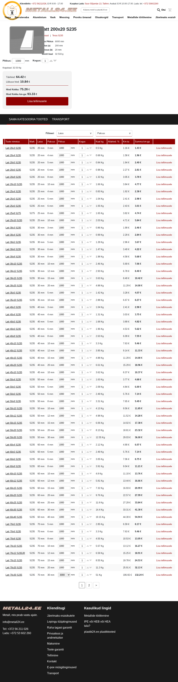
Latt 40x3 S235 (13, 307)
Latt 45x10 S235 (14, 372)
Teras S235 (57, 35)
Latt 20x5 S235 (13, 162)
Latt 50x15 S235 (14, 423)
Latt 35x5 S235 (13, 292)
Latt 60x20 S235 (14, 495)
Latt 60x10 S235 (14, 473)
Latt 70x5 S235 (13, 524)
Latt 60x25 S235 (14, 502)
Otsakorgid (101, 17)
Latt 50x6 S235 (13, 394)
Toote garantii (55, 649)
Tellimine (52, 655)
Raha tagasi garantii (59, 627)
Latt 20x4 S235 (13, 155)
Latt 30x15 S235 (14, 278)
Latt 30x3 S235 (13, 227)
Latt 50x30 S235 (14, 437)
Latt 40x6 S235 (13, 329)
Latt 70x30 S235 (14, 575)
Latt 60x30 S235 (14, 509)
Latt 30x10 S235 (14, 263)
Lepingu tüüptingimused (62, 621)
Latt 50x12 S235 (14, 415)
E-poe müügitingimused (61, 667)
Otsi (163, 10)
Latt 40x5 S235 (13, 321)
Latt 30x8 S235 (13, 256)
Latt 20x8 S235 (13, 177)
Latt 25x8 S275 (13, 213)
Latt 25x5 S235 (13, 198)
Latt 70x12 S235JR (15, 553)
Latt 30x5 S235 (13, 242)
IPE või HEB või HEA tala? (97, 623)
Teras (8, 17)
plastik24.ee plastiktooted (99, 631)
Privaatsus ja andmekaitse (55, 635)
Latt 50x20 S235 (14, 430)
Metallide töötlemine (139, 17)
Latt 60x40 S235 (14, 517)
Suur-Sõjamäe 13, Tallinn (97, 3)
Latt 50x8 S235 (13, 401)
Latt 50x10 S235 (14, 408)
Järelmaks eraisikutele (61, 615)
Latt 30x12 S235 (14, 271)
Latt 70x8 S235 (13, 538)
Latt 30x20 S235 (14, 285)
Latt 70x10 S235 (14, 546)
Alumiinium (39, 17)
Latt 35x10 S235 (14, 300)
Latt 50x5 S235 (13, 387)
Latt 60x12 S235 (14, 480)
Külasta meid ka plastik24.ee (95, 10)
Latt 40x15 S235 (14, 358)
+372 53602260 (150, 3)
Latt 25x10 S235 (14, 220)
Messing (64, 17)
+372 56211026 (38, 3)
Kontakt (51, 661)
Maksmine (53, 643)
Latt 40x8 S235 (13, 336)
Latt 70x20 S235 (14, 567)
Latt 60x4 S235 (13, 444)
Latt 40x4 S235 (13, 314)
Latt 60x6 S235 (13, 459)
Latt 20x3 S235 (13, 148)
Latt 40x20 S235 (14, 365)
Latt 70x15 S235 (14, 560)
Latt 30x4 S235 (13, 235)
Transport (118, 17)
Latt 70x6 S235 (13, 531)
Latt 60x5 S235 (13, 452)
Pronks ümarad (82, 17)
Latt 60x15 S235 (14, 488)
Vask (53, 17)
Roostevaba (22, 17)
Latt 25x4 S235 (13, 191)
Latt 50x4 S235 (13, 379)
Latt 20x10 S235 (14, 184)
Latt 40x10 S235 (14, 343)
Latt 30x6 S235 (13, 249)
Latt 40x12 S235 (14, 350)
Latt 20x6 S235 (13, 170)
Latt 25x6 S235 (13, 206)
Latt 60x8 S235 (13, 466)
